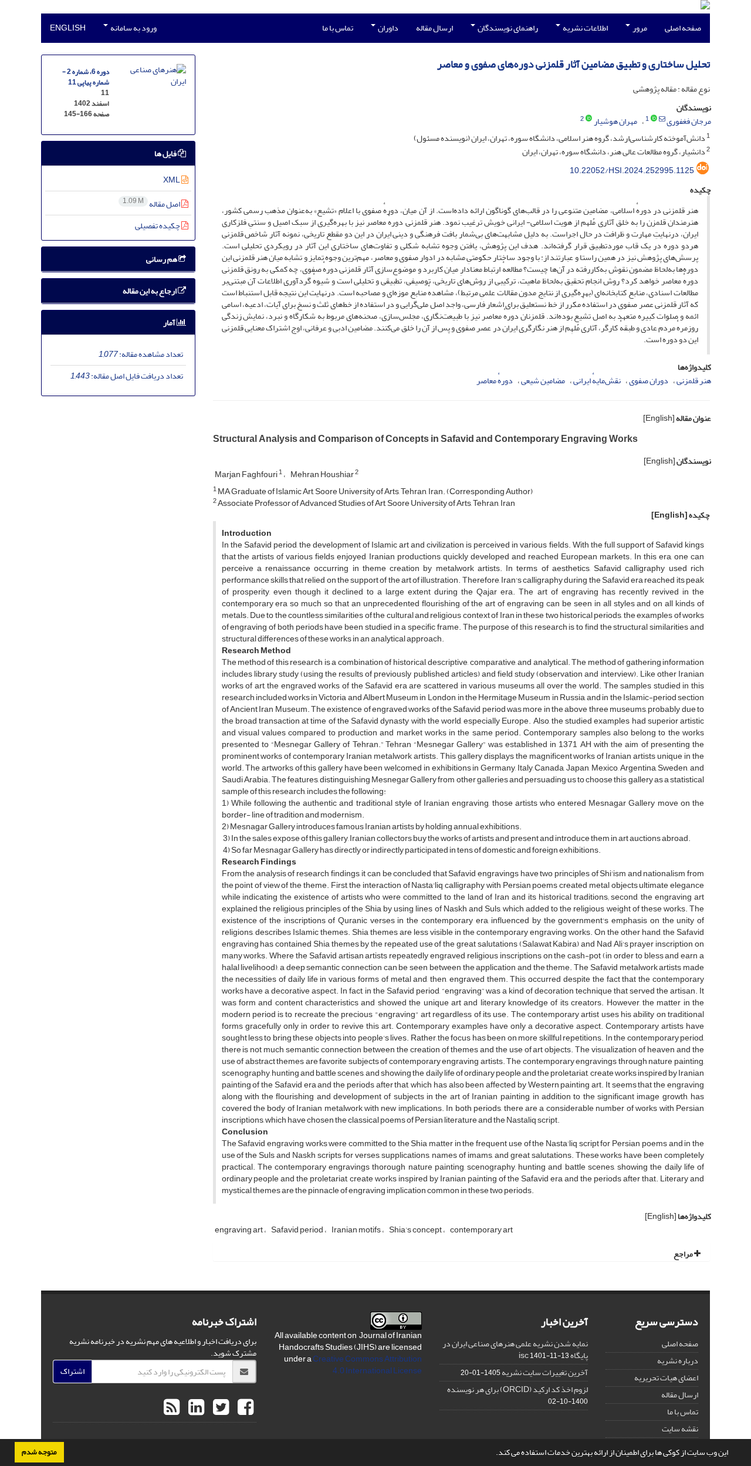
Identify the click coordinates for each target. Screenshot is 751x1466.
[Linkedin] (194, 1408)
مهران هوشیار (615, 121)
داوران (387, 28)
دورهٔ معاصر (494, 381)
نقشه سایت (680, 1429)
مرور (639, 28)
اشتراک (72, 1371)
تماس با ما (337, 28)
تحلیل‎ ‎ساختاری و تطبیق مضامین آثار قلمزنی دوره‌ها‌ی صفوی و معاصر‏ (573, 64)
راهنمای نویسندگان (507, 28)
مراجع (684, 1254)
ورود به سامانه (133, 28)
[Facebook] (244, 1408)
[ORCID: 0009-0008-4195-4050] (654, 119)
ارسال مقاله (434, 28)
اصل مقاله (152, 204)
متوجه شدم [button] (39, 1452)
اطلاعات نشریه (584, 28)
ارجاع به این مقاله (150, 291)
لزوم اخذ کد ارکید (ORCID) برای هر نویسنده (517, 1389)
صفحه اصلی (683, 28)
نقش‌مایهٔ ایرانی (597, 381)
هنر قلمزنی (693, 381)
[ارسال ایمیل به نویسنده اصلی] (662, 119)
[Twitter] (219, 1408)
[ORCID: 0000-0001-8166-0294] (589, 119)
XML (172, 180)
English (68, 28)
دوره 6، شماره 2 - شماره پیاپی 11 (85, 77)
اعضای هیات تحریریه (666, 1378)
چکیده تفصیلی (158, 226)
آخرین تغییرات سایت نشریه (545, 1372)
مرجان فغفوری (689, 121)
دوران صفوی (648, 381)
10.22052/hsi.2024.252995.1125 (632, 170)
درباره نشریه (677, 1361)
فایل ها (166, 153)
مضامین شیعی (543, 381)
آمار (170, 322)
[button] (493, 1453)
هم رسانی (162, 259)
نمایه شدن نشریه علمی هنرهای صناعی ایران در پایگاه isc (515, 1349)
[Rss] (171, 1408)
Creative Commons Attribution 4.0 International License (367, 1365)
